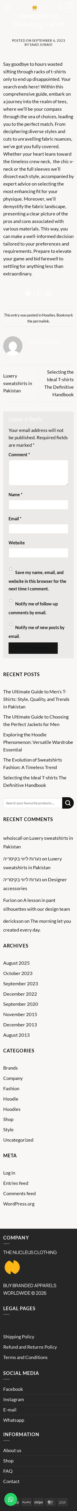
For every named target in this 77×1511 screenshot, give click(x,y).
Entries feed (15, 1183)
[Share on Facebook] (38, 294)
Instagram (13, 1399)
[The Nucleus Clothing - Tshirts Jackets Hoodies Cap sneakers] (34, 7)
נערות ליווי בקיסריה (22, 858)
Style (8, 1129)
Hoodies (48, 315)
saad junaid (41, 44)
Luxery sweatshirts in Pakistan (17, 383)
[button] (6, 7)
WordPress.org (18, 1204)
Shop (8, 1119)
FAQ (8, 1471)
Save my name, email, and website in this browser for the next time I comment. (37, 580)
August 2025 (16, 963)
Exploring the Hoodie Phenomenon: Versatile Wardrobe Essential (38, 742)
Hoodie (10, 1099)
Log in (9, 1173)
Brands (10, 1068)
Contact (11, 1481)
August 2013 (16, 1035)
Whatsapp (13, 1420)
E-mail (9, 1410)
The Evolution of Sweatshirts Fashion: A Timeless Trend (32, 763)
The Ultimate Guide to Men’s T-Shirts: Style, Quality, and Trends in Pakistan (36, 699)
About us (12, 1450)
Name (15, 494)
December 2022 (20, 994)
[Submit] (68, 803)
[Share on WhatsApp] (28, 294)
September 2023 (20, 983)
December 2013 (20, 1024)
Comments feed (19, 1193)
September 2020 (20, 1004)
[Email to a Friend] (49, 294)
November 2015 (20, 1014)
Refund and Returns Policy (30, 1347)
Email (15, 518)
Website (17, 542)
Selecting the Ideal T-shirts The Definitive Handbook (35, 781)
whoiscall (12, 838)
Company (13, 1078)
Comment (19, 454)
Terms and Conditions (25, 1357)
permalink (41, 321)
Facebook (13, 1389)
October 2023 (18, 973)
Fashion (11, 1088)
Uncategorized (18, 1140)
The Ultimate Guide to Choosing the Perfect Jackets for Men (36, 720)
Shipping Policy (18, 1336)
